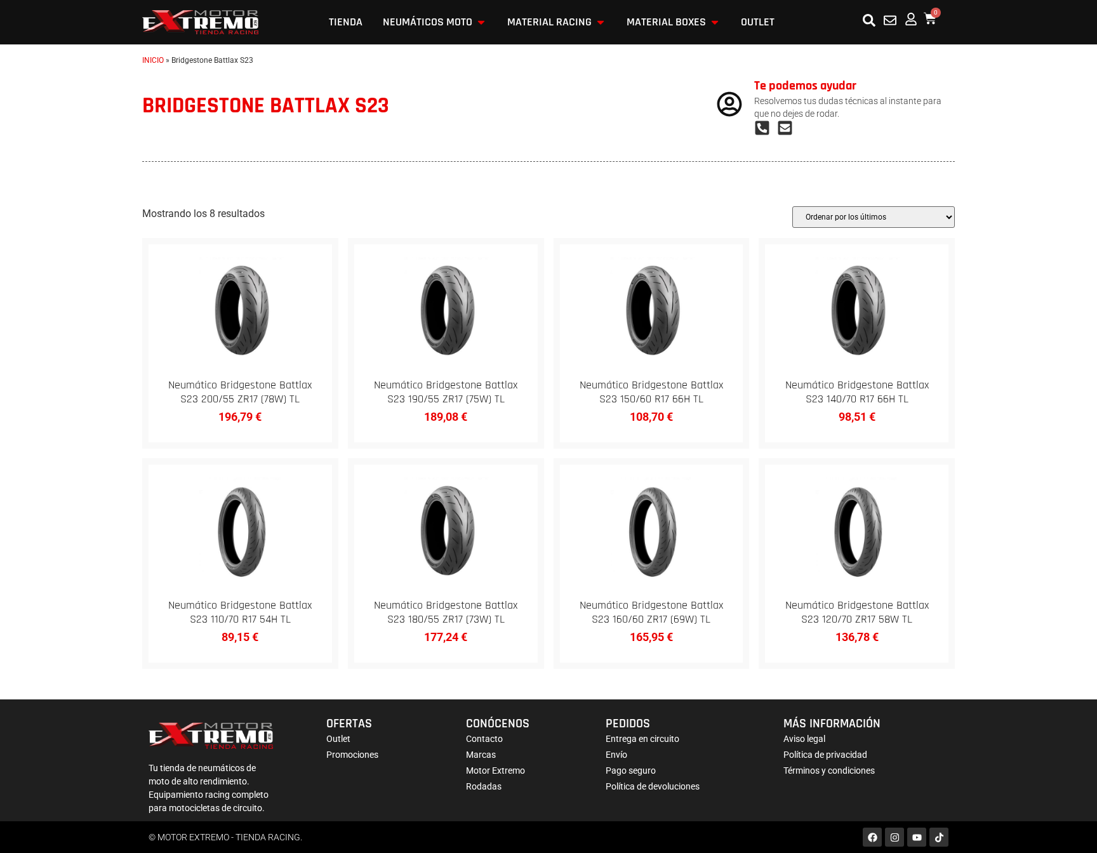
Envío (616, 755)
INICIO (153, 60)
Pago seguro (631, 770)
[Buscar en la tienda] (869, 20)
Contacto (484, 739)
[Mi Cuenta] (911, 19)
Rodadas (484, 786)
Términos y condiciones (829, 770)
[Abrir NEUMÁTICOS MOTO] (481, 22)
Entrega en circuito (642, 739)
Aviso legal (804, 739)
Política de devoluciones (653, 786)
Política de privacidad (825, 755)
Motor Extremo (495, 770)
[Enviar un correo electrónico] (788, 128)
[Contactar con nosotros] (890, 20)
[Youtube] (916, 837)
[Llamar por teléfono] (765, 128)
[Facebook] (872, 837)
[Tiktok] (938, 837)
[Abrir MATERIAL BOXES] (715, 22)
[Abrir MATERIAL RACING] (600, 22)
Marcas (481, 755)
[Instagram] (894, 837)
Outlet (338, 739)
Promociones (352, 755)
